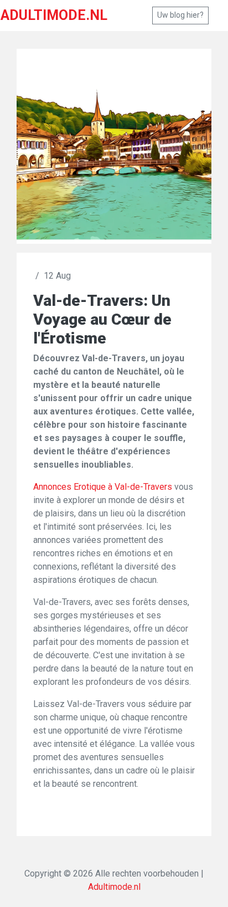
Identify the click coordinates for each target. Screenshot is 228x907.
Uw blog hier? (180, 15)
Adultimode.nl (114, 887)
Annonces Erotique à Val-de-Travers (102, 486)
